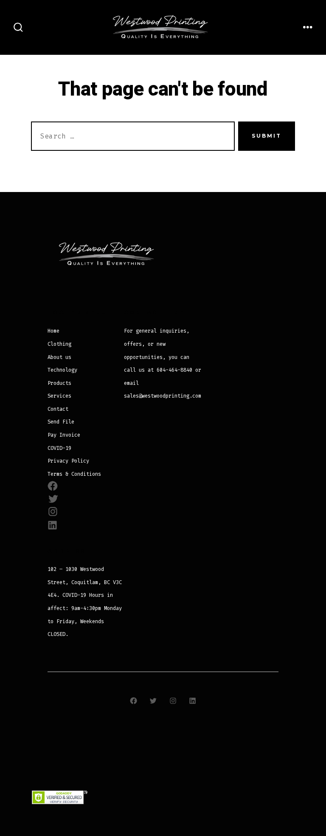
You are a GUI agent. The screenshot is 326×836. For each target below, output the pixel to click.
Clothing (59, 344)
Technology (62, 370)
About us (59, 357)
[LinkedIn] (192, 700)
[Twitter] (153, 700)
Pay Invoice (64, 435)
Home (53, 331)
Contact (58, 409)
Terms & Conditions (74, 474)
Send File (61, 421)
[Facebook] (133, 700)
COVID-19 (59, 448)
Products (59, 383)
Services (59, 396)
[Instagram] (173, 700)
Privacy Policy (68, 461)
